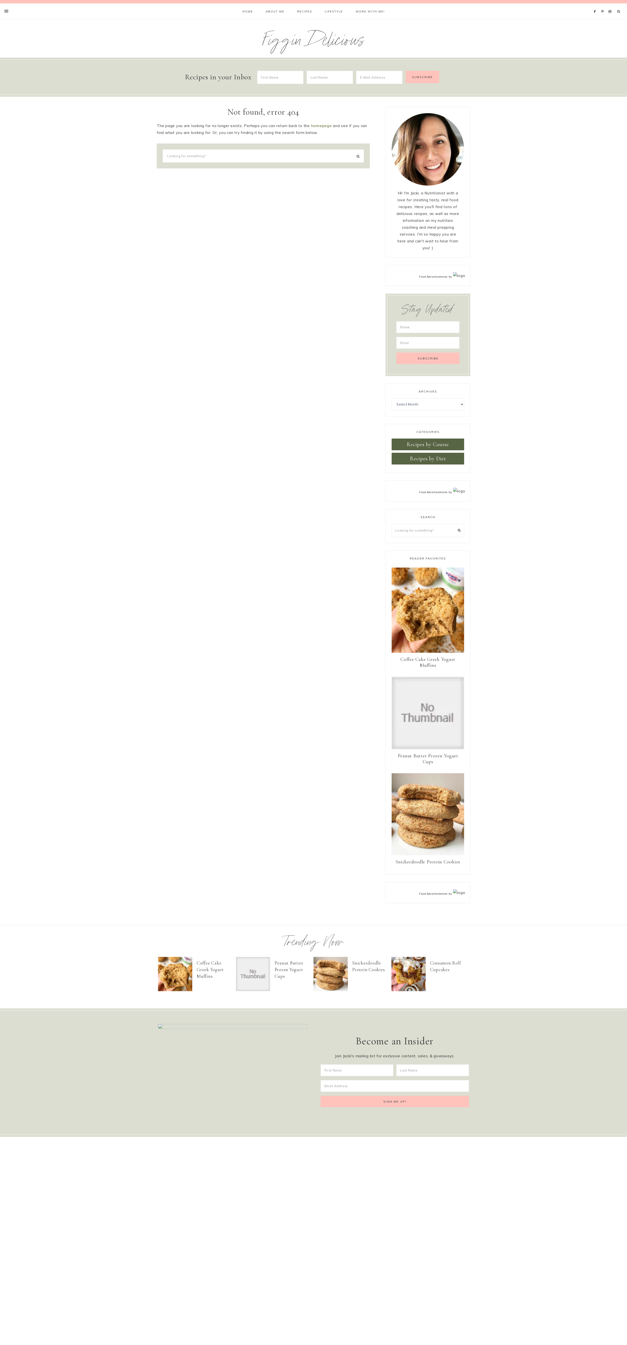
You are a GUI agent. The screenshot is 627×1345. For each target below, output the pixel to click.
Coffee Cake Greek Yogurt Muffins (427, 662)
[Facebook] (596, 5)
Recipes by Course (428, 444)
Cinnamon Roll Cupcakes (445, 966)
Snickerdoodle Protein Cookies (428, 862)
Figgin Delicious (313, 42)
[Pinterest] (604, 5)
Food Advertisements (433, 276)
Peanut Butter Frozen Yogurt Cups (428, 759)
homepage (321, 125)
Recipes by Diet (428, 458)
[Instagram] (611, 5)
